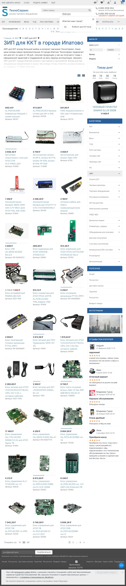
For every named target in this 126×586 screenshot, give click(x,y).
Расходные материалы (99, 197)
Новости (89, 561)
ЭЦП (53, 3)
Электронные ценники (98, 209)
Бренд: (92, 54)
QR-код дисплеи (96, 203)
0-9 (52, 31)
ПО (90, 168)
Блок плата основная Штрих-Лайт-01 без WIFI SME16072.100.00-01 (72, 390)
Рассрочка (93, 280)
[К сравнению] (22, 82)
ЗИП (97, 22)
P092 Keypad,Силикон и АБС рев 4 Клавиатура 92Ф (72, 113)
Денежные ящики (96, 220)
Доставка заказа (96, 286)
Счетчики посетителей (98, 244)
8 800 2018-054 (106, 8)
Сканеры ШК (94, 156)
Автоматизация (95, 261)
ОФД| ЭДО (93, 214)
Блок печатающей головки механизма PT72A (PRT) (14, 343)
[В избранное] (26, 82)
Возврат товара (95, 303)
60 (28, 542)
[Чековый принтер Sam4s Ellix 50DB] (105, 92)
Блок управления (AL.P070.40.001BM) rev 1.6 (71, 437)
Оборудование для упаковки (101, 232)
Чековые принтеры (97, 185)
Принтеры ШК (95, 162)
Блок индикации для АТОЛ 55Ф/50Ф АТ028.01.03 (43, 252)
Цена (94, 45)
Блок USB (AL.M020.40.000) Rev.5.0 (13, 252)
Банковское (14, 22)
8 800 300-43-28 (106, 13)
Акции (91, 274)
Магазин (98, 561)
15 (20, 542)
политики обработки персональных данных (69, 556)
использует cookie (22, 572)
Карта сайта (108, 561)
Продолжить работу (107, 572)
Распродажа (94, 255)
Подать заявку (40, 3)
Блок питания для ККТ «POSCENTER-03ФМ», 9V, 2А (44, 390)
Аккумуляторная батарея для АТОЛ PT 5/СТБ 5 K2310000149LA (44, 205)
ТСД (34, 22)
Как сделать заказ (11, 3)
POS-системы (46, 22)
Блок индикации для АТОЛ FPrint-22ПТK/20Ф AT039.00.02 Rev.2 (72, 252)
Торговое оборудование (99, 191)
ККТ (3, 22)
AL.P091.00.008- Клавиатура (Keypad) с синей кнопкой (16, 113)
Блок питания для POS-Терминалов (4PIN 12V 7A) (44, 343)
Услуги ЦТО (107, 22)
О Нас (26, 3)
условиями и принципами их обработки (36, 577)
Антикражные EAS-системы (101, 250)
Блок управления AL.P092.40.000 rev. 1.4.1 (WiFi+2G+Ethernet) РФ (72, 484)
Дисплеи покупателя (98, 238)
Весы (26, 22)
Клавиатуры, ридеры (98, 226)
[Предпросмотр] (17, 93)
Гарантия (93, 292)
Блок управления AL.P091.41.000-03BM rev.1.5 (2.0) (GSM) (43, 484)
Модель (92, 59)
